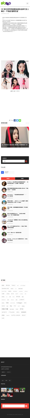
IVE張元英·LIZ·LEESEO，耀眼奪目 (9, 144)
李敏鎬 (17, 309)
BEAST (24, 315)
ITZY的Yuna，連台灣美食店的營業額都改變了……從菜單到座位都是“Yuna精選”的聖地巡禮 (17, 182)
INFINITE (4, 312)
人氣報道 (22, 178)
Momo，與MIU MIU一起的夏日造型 (14, 232)
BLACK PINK (4, 291)
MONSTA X (4, 299)
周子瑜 (12, 293)
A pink (3, 318)
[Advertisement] (15, 46)
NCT (18, 285)
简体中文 (8, 372)
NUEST (17, 293)
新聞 (6, 380)
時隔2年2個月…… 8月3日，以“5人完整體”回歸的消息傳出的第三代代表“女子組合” (17, 201)
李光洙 (8, 285)
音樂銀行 (9, 291)
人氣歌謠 (7, 293)
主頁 (2, 380)
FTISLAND (12, 312)
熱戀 (7, 306)
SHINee (23, 306)
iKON (3, 306)
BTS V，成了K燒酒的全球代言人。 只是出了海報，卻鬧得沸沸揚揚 (17, 227)
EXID (3, 315)
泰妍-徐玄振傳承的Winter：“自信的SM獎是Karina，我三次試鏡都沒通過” (16, 214)
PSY (15, 306)
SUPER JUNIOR (15, 315)
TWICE (13, 285)
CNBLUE (7, 315)
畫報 (23, 296)
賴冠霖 (12, 288)
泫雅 (10, 296)
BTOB (21, 309)
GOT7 (19, 306)
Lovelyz (21, 293)
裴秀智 (3, 303)
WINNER (23, 312)
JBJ (25, 293)
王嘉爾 (3, 293)
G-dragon (19, 303)
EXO (3, 285)
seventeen (21, 291)
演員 (16, 299)
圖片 (8, 299)
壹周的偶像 (20, 288)
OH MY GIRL (12, 303)
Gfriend (12, 299)
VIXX (7, 303)
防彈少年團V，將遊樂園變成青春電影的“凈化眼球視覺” (17, 208)
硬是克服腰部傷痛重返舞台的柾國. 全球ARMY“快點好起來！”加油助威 (17, 189)
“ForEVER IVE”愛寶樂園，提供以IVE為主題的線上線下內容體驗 (17, 220)
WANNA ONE (5, 288)
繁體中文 (3, 372)
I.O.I (16, 288)
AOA (25, 303)
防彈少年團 (5, 309)
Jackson (26, 291)
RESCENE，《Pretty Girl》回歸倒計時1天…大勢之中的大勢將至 (17, 239)
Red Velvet (12, 309)
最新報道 (8, 178)
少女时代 (21, 300)
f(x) (11, 306)
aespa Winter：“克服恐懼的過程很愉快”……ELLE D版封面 (16, 195)
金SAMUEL (15, 291)
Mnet (13, 296)
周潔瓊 (3, 296)
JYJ (6, 296)
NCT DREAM (23, 285)
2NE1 (17, 312)
